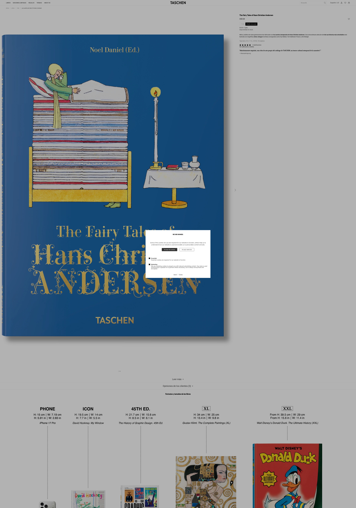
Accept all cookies (169, 249)
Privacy (181, 274)
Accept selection (187, 249)
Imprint (175, 274)
